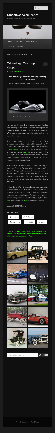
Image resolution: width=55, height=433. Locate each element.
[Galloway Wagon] (17, 317)
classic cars (11, 233)
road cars (26, 152)
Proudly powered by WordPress (27, 422)
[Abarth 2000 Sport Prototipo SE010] (38, 317)
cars (44, 231)
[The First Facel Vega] (17, 295)
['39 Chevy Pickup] (38, 252)
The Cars (19, 41)
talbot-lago (11, 236)
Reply (30, 236)
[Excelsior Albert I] (38, 274)
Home (10, 41)
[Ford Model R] (17, 338)
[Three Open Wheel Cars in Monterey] (38, 295)
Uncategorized (19, 231)
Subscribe (43, 355)
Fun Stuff (11, 46)
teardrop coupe (21, 236)
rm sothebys (34, 233)
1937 (33, 231)
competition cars (13, 149)
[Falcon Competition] (17, 274)
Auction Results (31, 41)
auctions (39, 231)
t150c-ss (42, 233)
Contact (20, 46)
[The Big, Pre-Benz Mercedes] (38, 338)
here (9, 200)
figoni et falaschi (23, 233)
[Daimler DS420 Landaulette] (17, 252)
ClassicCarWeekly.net (22, 15)
